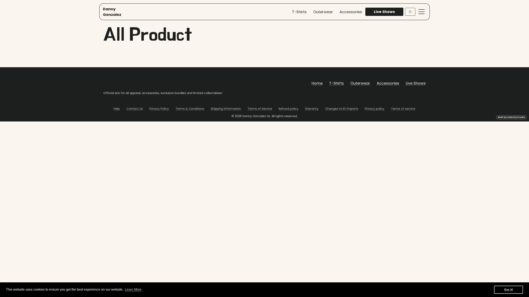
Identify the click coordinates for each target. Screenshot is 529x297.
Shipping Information (226, 109)
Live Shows (416, 83)
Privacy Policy (159, 109)
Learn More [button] (133, 289)
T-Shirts (299, 11)
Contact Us (134, 109)
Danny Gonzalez (111, 11)
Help (117, 109)
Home (317, 83)
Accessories (351, 11)
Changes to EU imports (341, 109)
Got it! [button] (508, 289)
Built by (511, 117)
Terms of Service (260, 109)
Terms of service (403, 109)
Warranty (311, 109)
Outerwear (323, 11)
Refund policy (288, 109)
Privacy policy (374, 109)
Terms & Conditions (189, 109)
